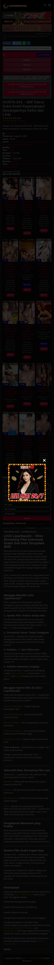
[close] (44, 460)
